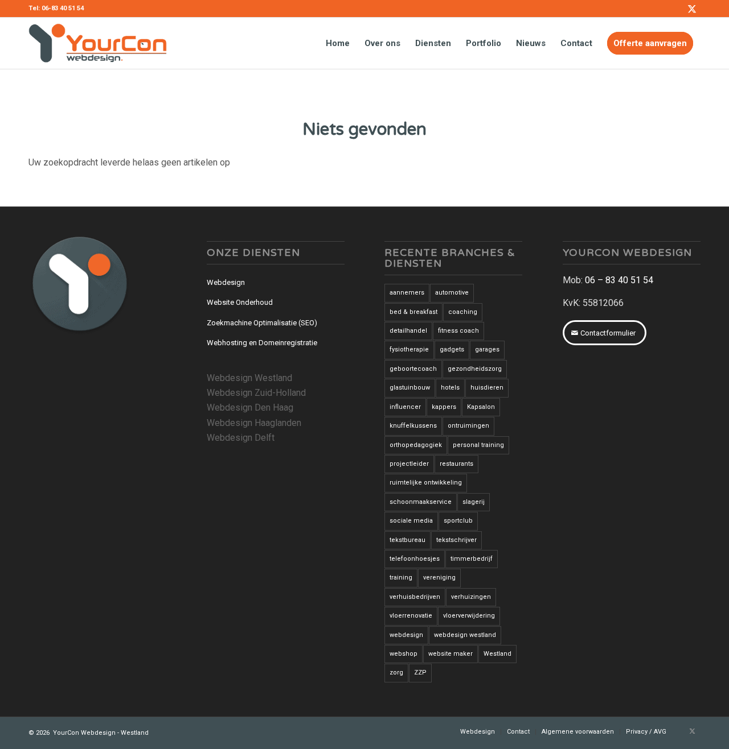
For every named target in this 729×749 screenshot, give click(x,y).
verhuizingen (471, 597)
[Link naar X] (692, 8)
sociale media (411, 520)
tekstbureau (407, 540)
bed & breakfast (413, 312)
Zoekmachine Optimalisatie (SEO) (262, 322)
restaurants (456, 463)
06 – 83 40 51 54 (619, 280)
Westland (497, 653)
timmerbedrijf (471, 558)
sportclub (458, 520)
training (401, 577)
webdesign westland (465, 635)
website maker (450, 653)
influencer (405, 407)
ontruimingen (468, 425)
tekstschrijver (456, 540)
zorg (396, 672)
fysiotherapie (409, 349)
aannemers (407, 292)
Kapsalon (481, 407)
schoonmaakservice (421, 502)
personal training (478, 445)
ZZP (420, 672)
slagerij (473, 502)
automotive (452, 292)
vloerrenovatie (411, 615)
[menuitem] (337, 43)
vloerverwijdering (469, 615)
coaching (462, 312)
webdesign (406, 635)
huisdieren (486, 387)
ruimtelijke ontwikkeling (426, 482)
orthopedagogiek (416, 445)
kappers (444, 407)
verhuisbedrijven (415, 597)
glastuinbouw (410, 387)
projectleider (409, 463)
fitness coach (458, 330)
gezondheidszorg (475, 369)
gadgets (452, 349)
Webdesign (226, 282)
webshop (403, 653)
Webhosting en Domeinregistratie (262, 342)
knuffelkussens (413, 425)
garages (487, 349)
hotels (450, 387)
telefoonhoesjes (415, 558)
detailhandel (408, 330)
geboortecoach (413, 369)
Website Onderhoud (240, 302)
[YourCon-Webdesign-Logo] (97, 43)
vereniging (439, 577)
